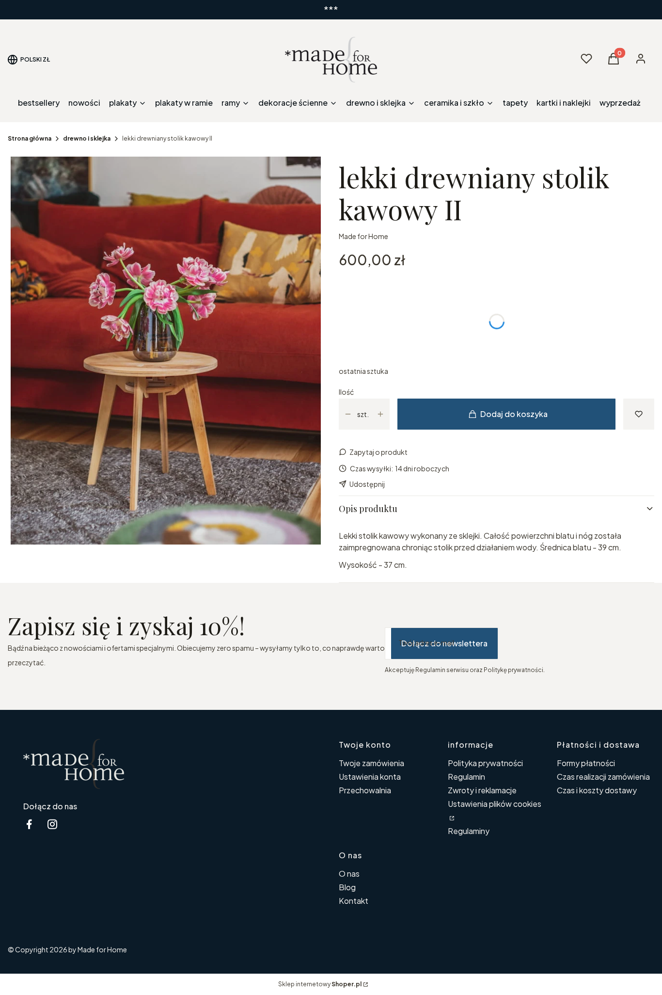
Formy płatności (586, 763)
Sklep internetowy (320, 984)
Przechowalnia (365, 790)
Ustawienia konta (370, 776)
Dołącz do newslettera (444, 643)
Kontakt (353, 901)
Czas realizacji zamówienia (603, 776)
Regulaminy (468, 831)
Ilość (346, 391)
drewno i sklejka (86, 138)
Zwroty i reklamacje (482, 790)
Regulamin (466, 776)
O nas (349, 873)
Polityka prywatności (485, 763)
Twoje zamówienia (371, 763)
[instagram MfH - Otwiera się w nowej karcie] (52, 824)
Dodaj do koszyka (514, 414)
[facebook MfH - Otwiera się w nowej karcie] (29, 824)
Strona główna (29, 138)
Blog (347, 887)
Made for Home (363, 236)
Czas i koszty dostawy (597, 790)
